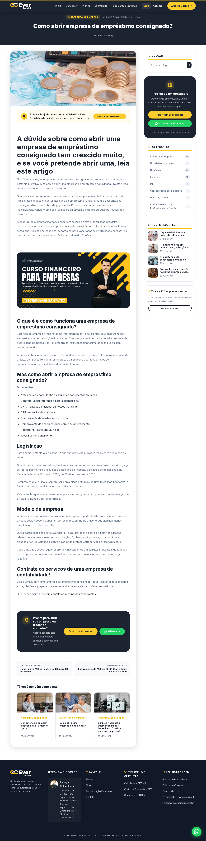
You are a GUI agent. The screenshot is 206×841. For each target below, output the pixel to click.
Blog (146, 5)
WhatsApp (114, 631)
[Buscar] (190, 65)
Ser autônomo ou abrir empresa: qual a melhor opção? (34, 726)
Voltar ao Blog (105, 35)
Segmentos (101, 5)
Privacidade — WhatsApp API (178, 797)
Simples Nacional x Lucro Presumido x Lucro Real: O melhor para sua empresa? (110, 727)
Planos (86, 5)
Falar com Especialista (108, 116)
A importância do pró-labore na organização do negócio (174, 246)
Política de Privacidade (175, 779)
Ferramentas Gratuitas (124, 6)
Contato (157, 5)
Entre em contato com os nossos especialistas (67, 594)
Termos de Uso (171, 791)
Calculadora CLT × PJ (135, 783)
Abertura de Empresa (84, 17)
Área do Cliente (180, 5)
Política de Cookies (173, 785)
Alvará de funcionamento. (36, 435)
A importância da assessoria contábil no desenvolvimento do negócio (173, 258)
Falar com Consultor (81, 631)
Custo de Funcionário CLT (138, 789)
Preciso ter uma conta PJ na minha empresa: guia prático (174, 270)
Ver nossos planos (170, 308)
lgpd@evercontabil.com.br (179, 803)
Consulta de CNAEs (134, 795)
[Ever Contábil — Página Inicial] (20, 6)
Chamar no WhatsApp (172, 123)
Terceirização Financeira (99, 791)
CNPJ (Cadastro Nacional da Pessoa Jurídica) (49, 406)
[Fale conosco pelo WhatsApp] (196, 831)
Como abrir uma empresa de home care (72, 724)
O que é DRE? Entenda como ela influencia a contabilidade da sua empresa (172, 234)
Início (58, 5)
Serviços (71, 6)
